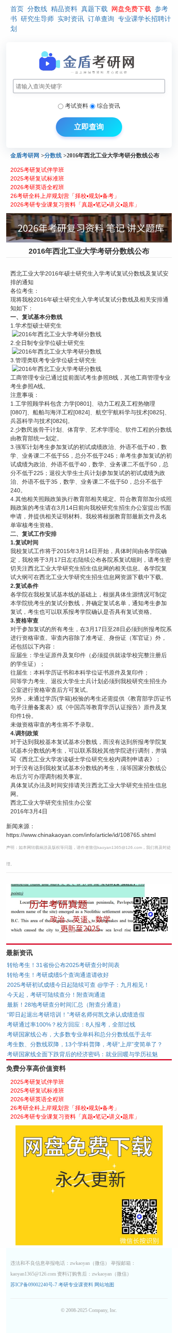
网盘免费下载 (131, 8)
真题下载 (94, 8)
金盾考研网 (24, 155)
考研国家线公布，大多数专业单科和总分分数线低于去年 (79, 1034)
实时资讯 (71, 18)
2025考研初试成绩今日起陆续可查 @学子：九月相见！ (78, 984)
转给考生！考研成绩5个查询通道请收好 (58, 975)
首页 (17, 8)
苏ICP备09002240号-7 (34, 1285)
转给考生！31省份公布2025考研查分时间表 (63, 965)
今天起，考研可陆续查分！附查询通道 (56, 994)
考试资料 (76, 105)
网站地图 (104, 1285)
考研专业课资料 (75, 1285)
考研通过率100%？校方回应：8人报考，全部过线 (71, 1024)
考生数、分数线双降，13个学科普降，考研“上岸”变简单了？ (85, 1044)
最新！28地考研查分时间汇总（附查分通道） (65, 1004)
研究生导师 (37, 18)
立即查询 (89, 127)
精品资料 (64, 8)
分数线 (37, 8)
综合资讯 (108, 105)
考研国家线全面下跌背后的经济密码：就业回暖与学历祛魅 (82, 1054)
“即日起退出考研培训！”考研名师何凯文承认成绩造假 (75, 1014)
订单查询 (101, 18)
